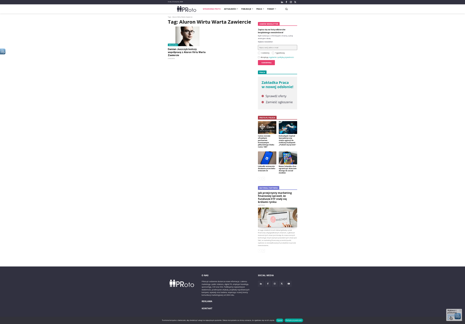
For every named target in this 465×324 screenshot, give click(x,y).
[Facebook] (286, 2)
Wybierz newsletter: (265, 42)
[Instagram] (291, 2)
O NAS (205, 275)
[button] (286, 9)
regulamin (273, 57)
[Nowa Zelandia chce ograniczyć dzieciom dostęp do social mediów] (288, 157)
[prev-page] (259, 178)
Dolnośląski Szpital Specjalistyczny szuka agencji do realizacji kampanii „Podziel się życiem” (287, 140)
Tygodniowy (280, 53)
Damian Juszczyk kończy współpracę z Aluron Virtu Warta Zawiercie (186, 52)
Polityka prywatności (294, 320)
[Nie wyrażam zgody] (462, 320)
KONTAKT (207, 308)
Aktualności (173, 45)
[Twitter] (295, 2)
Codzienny (265, 53)
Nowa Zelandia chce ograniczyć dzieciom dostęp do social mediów (288, 169)
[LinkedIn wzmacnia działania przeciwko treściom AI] (267, 157)
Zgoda (279, 320)
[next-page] (263, 178)
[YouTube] (289, 284)
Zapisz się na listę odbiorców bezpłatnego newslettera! (271, 31)
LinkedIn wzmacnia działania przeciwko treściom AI (266, 168)
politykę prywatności (286, 57)
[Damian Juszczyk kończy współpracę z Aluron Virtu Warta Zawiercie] (187, 36)
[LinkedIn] (282, 2)
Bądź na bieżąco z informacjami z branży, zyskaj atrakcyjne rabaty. (275, 37)
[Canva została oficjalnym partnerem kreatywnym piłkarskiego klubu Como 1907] (267, 127)
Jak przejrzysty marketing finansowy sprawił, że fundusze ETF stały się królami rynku (275, 197)
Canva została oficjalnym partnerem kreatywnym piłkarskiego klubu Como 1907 (266, 141)
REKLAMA (207, 301)
